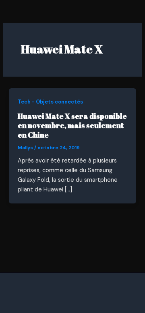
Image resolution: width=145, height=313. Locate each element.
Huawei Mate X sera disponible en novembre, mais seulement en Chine (72, 125)
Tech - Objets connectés (50, 101)
